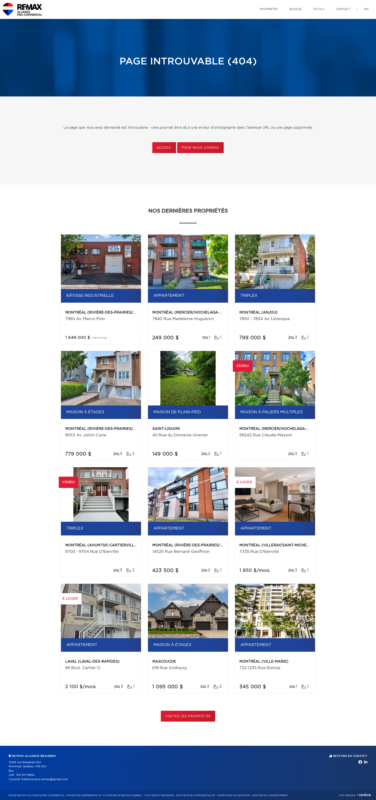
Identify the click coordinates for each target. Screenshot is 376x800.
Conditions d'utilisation (233, 795)
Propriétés (269, 9)
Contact (343, 9)
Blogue (296, 9)
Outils (318, 9)
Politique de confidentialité (195, 795)
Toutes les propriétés (188, 716)
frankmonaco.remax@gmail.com (44, 779)
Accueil (164, 147)
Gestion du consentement (270, 795)
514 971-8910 (25, 775)
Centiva (364, 794)
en (366, 9)
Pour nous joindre (200, 147)
